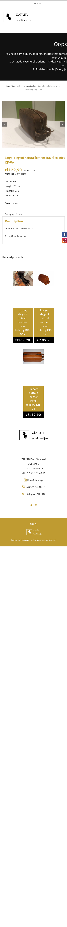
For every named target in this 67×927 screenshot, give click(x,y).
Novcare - (26, 540)
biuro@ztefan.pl (35, 480)
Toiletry (20, 214)
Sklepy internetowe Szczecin (43, 540)
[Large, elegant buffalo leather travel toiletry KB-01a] (23, 289)
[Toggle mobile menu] (63, 14)
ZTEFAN (40, 494)
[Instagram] (36, 505)
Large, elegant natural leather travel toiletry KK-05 (44, 322)
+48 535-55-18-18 (35, 487)
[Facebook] (31, 505)
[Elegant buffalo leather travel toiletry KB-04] (33, 367)
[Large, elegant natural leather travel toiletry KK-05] (44, 289)
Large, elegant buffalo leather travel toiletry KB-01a (22, 322)
